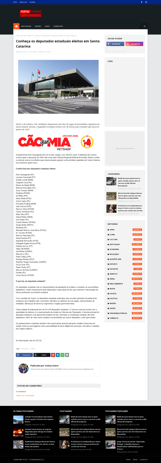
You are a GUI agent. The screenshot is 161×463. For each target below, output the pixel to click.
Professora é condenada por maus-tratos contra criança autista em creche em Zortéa (130, 208)
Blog (42, 459)
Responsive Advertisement (125, 148)
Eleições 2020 (122, 259)
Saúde (122, 308)
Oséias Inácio (22, 52)
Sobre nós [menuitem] (58, 26)
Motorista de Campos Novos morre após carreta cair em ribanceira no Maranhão (130, 195)
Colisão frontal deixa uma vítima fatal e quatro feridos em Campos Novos (39, 419)
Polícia (122, 293)
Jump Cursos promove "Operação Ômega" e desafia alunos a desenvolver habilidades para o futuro (131, 445)
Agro (122, 229)
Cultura (122, 239)
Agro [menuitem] (47, 26)
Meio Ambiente (122, 284)
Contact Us (144, 459)
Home (128, 459)
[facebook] (141, 2)
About (135, 459)
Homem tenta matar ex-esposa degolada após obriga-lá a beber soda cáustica (38, 431)
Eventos (122, 274)
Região (122, 303)
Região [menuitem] (38, 26)
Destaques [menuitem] (26, 26)
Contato (32, 2)
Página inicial (20, 36)
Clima (122, 234)
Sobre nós (23, 2)
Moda (122, 288)
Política (29, 36)
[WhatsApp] (115, 49)
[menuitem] (16, 26)
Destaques (25, 349)
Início (15, 2)
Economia (122, 249)
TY (28, 459)
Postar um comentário (25, 395)
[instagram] (146, 2)
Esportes (122, 269)
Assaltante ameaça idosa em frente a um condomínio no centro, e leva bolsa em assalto (40, 444)
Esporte (122, 264)
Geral (122, 279)
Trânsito (122, 318)
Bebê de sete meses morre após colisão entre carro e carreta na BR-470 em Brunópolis (129, 182)
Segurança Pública (122, 313)
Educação (122, 254)
